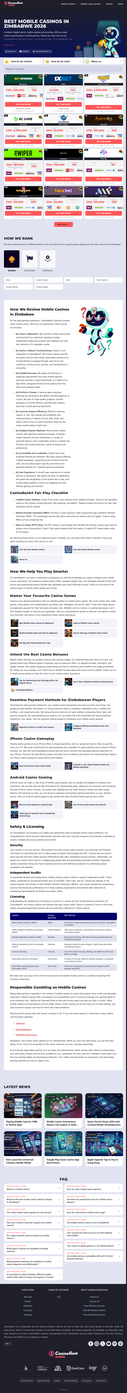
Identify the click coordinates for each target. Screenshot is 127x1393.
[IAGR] (93, 1370)
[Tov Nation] (42, 1370)
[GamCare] (75, 1370)
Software (27, 1308)
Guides (109, 4)
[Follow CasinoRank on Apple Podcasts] (119, 1346)
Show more (62, 224)
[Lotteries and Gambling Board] (25, 1370)
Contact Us (94, 1304)
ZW (7, 1346)
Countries (27, 1313)
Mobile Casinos (68, 4)
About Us (93, 1299)
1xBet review (63, 108)
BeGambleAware (23, 1029)
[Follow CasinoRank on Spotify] (113, 1346)
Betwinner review (23, 108)
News (120, 4)
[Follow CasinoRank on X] (101, 1346)
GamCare (20, 1023)
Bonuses (27, 1299)
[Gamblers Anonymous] (57, 1370)
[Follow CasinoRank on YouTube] (107, 1346)
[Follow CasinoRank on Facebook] (89, 1346)
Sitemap (27, 1317)
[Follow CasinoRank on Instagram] (95, 1346)
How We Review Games (94, 1317)
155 (58, 1299)
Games (27, 1304)
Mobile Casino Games (91, 4)
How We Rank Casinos (93, 1308)
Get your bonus (23, 104)
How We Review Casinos (93, 1313)
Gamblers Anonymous (26, 1035)
